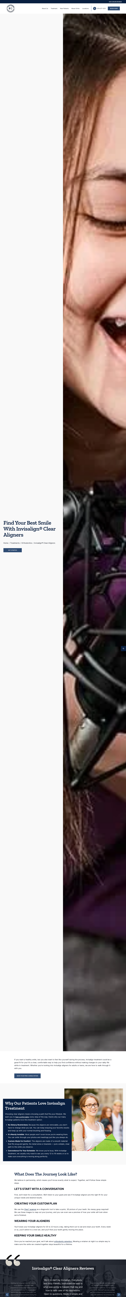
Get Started (12, 550)
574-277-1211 (101, 8)
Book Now (114, 8)
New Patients (64, 8)
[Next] (118, 1294)
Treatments (15, 543)
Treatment (54, 8)
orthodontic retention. (63, 1241)
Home (5, 543)
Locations (85, 8)
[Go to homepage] (12, 8)
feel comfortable (22, 1117)
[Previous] (7, 1294)
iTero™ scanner (30, 1209)
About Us (45, 8)
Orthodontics (26, 543)
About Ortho (75, 8)
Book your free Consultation (27, 1076)
